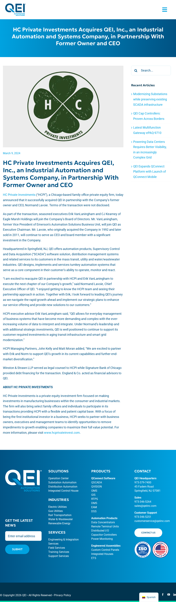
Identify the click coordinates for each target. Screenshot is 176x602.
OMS (94, 490)
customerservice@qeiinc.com (152, 521)
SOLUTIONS (58, 471)
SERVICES (56, 532)
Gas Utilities (55, 511)
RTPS (94, 499)
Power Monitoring (102, 538)
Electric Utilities (57, 506)
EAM (94, 507)
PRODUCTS (100, 471)
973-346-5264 (142, 501)
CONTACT (142, 471)
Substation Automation (62, 482)
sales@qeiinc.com (145, 505)
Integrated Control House (63, 490)
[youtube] (168, 594)
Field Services (56, 547)
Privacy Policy (62, 595)
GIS (93, 494)
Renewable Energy (59, 523)
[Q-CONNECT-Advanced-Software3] (15, 5)
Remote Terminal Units (105, 526)
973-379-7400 (142, 482)
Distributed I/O (100, 530)
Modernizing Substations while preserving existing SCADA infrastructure (150, 99)
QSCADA (96, 482)
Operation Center (58, 478)
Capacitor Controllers (104, 534)
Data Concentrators (103, 522)
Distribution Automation (62, 486)
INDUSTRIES (58, 499)
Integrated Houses (102, 554)
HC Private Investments (19, 194)
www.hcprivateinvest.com (62, 432)
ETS (93, 558)
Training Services (58, 552)
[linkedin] (174, 594)
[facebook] (162, 594)
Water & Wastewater (60, 519)
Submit (17, 549)
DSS (94, 511)
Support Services (58, 556)
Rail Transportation (60, 515)
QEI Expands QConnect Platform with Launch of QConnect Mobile (149, 172)
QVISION (96, 486)
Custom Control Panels (105, 549)
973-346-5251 (142, 516)
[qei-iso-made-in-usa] (151, 543)
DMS (94, 503)
